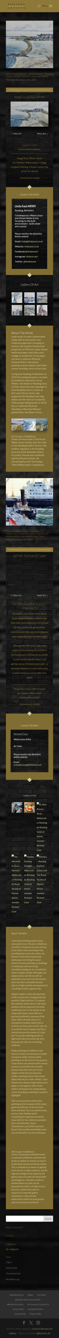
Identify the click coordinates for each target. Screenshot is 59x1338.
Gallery (30, 1295)
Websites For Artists (15, 1304)
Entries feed (11, 1267)
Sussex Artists (20, 1313)
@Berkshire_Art (43, 1333)
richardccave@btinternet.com (27, 764)
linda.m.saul (32, 256)
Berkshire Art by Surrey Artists (27, 1299)
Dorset (28, 149)
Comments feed (13, 1273)
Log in (8, 1262)
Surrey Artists (18, 1309)
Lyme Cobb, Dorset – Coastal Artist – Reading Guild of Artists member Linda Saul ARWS (29, 75)
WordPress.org (12, 1279)
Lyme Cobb (29, 145)
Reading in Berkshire (33, 374)
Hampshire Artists (35, 1309)
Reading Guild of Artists (30, 445)
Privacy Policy (35, 1313)
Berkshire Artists (17, 1295)
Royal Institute (27, 458)
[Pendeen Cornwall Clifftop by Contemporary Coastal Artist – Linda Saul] (29, 310)
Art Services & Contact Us (38, 1304)
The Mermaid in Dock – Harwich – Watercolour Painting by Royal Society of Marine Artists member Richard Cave (27, 534)
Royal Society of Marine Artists (32, 1164)
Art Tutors (41, 1295)
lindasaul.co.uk (31, 246)
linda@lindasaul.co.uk (32, 241)
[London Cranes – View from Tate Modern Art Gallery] (42, 310)
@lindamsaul (31, 251)
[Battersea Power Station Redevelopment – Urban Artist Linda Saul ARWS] (17, 310)
